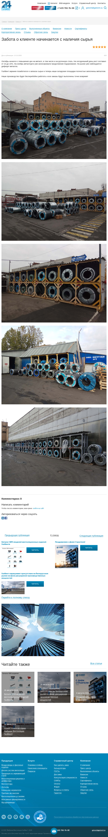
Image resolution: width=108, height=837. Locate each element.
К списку (54, 535)
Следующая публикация (91, 536)
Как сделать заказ (61, 765)
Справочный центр (87, 3)
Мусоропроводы (8, 802)
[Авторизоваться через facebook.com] (6, 518)
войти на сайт (38, 508)
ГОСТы (57, 771)
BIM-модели (64, 3)
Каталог (54, 3)
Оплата (57, 784)
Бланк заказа (50, 8)
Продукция (7, 760)
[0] (77, 8)
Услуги (74, 3)
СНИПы (57, 781)
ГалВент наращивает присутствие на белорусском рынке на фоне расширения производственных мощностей (24, 575)
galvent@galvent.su (94, 8)
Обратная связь (41, 32)
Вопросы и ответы (61, 790)
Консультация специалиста (65, 777)
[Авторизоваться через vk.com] (3, 518)
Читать (35, 550)
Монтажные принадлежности (13, 799)
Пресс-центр (20, 29)
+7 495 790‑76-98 (65, 8)
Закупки (54, 32)
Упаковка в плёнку (35, 765)
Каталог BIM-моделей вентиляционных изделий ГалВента (23, 543)
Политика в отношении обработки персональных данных (76, 817)
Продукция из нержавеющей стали (13, 775)
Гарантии (58, 793)
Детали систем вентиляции (12, 770)
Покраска (31, 771)
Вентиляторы (6, 784)
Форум (56, 787)
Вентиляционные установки (12, 796)
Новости (18, 21)
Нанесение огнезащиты (37, 768)
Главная (4, 21)
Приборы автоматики (10, 793)
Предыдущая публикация (17, 535)
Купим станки (38, 8)
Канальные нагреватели (11, 790)
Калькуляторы (60, 768)
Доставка (58, 774)
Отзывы (27, 32)
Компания (41, 3)
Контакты (102, 3)
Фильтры (5, 787)
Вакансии (57, 29)
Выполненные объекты (39, 29)
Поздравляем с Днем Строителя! (70, 542)
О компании (6, 29)
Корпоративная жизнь (11, 32)
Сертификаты (81, 29)
